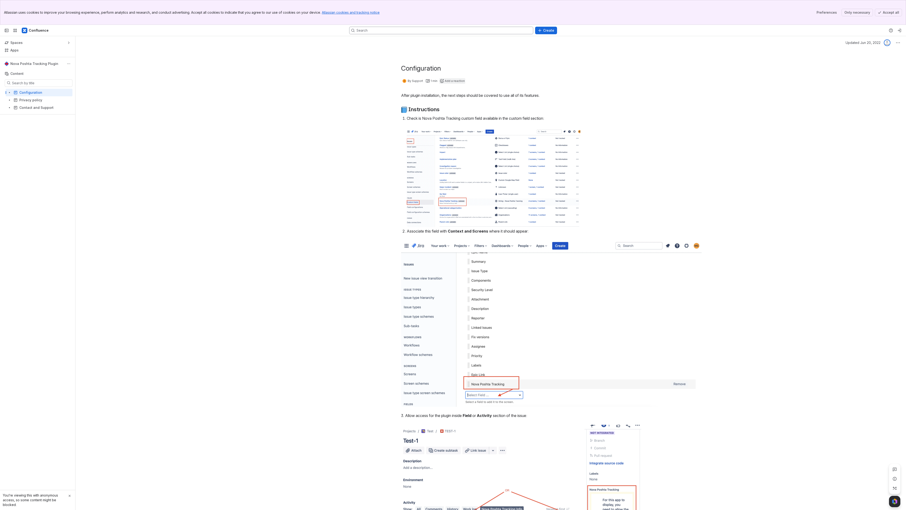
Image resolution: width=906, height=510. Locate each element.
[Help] (891, 30)
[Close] (69, 496)
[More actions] (68, 64)
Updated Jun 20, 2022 (863, 43)
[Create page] (894, 488)
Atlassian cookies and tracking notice (351, 12)
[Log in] (899, 30)
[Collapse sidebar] (6, 30)
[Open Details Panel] (894, 479)
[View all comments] (894, 469)
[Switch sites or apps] (15, 30)
